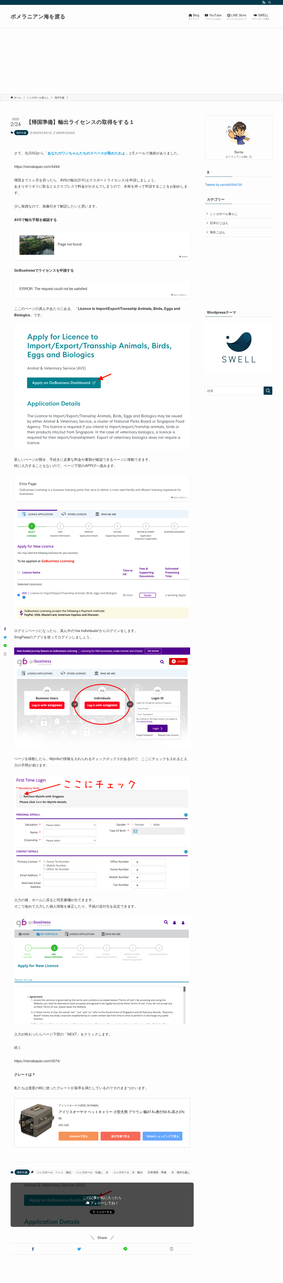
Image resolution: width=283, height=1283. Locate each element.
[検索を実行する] (268, 390)
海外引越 (21, 132)
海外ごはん (217, 232)
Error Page (27, 483)
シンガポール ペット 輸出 (54, 1172)
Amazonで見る (78, 1136)
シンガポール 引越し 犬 (92, 1172)
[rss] (264, 2)
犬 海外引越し (180, 1172)
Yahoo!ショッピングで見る (162, 1136)
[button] (33, 1249)
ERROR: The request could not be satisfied (53, 288)
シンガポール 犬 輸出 (128, 1172)
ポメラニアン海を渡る (38, 16)
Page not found (70, 244)
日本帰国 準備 (157, 1172)
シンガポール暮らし (224, 213)
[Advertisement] (141, 61)
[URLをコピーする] (171, 1249)
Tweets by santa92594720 (223, 184)
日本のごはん (219, 223)
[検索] (269, 2)
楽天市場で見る (120, 1136)
